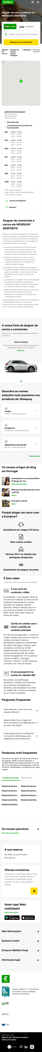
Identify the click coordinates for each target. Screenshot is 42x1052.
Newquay (27, 50)
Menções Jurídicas (20, 1037)
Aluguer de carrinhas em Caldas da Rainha (10, 804)
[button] (21, 81)
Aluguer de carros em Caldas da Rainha (29, 791)
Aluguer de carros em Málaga (10, 791)
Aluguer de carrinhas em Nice (10, 800)
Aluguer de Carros (5, 51)
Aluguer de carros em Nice (29, 795)
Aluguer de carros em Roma (10, 786)
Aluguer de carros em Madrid (29, 786)
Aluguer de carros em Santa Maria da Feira (10, 795)
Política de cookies (9, 1040)
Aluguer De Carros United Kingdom (14, 52)
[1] (21, 381)
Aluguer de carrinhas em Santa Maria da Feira (29, 800)
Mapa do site (7, 1037)
